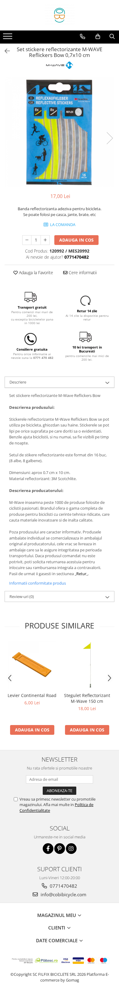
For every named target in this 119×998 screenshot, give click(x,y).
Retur (81, 573)
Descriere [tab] (17, 382)
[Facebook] (48, 848)
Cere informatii (82, 272)
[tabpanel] (59, 132)
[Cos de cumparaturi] (97, 36)
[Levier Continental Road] (32, 665)
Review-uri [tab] (21, 596)
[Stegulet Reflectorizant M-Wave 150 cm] (87, 665)
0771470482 (63, 886)
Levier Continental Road (32, 695)
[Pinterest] (59, 848)
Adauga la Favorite (35, 272)
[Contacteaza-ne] (82, 36)
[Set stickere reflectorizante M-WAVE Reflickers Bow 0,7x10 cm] (59, 132)
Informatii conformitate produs (37, 583)
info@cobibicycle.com (62, 894)
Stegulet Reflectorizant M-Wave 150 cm (87, 698)
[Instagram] (71, 848)
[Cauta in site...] (112, 36)
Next (109, 138)
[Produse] (8, 38)
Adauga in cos (76, 240)
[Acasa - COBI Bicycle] (59, 15)
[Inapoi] (4, 51)
